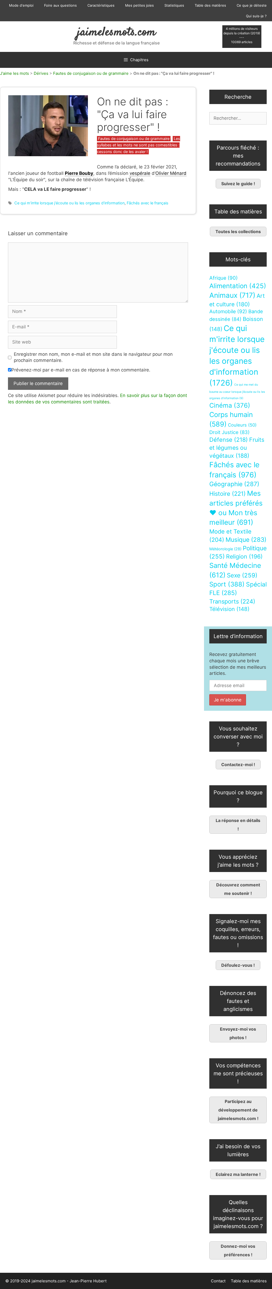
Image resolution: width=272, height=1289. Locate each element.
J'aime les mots (14, 73)
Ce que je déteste (252, 5)
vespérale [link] (140, 173)
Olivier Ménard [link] (170, 173)
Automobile (228, 311)
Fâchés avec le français (147, 203)
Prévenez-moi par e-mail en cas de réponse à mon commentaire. (80, 370)
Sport (227, 584)
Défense (228, 439)
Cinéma (229, 405)
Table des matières (210, 5)
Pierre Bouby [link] (79, 173)
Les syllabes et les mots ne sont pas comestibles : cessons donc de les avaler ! (138, 145)
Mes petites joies (139, 5)
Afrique (223, 278)
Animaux (232, 295)
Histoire (227, 493)
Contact (218, 1280)
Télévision (229, 609)
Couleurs (242, 425)
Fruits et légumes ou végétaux (236, 447)
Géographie (234, 484)
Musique (246, 539)
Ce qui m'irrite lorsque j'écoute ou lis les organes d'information (69, 203)
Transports (232, 601)
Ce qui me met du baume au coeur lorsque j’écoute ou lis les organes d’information (237, 391)
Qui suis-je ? (256, 16)
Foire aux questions (60, 5)
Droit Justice (229, 432)
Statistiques (174, 5)
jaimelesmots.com (116, 32)
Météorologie (225, 549)
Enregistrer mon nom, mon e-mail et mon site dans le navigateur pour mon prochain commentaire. (93, 357)
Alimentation (237, 286)
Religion (244, 556)
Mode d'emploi (21, 5)
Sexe (242, 575)
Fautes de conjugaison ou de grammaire (91, 73)
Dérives (41, 73)
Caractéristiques (100, 5)
